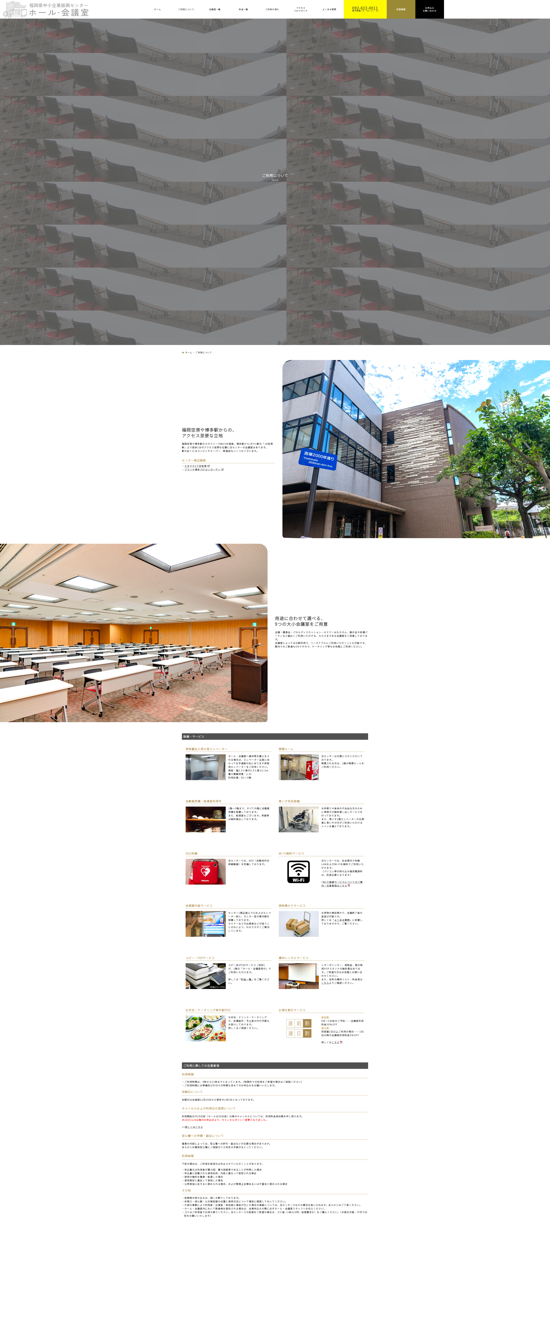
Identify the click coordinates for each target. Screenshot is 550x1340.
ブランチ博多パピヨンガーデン (202, 469)
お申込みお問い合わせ (430, 9)
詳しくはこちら (194, 1127)
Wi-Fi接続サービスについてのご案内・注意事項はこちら (342, 883)
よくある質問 (329, 9)
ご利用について (186, 9)
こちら (325, 983)
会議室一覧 (215, 9)
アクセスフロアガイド (301, 9)
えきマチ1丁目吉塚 (195, 466)
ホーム (157, 9)
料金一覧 (243, 9)
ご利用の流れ (272, 9)
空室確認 (401, 9)
